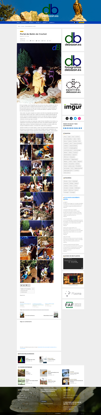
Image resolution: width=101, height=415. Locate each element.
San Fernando (66, 168)
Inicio (18, 22)
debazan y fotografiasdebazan (69, 406)
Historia (38, 22)
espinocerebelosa (67, 154)
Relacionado (24, 292)
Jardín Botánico (67, 159)
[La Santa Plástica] (43, 359)
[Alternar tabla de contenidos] (32, 289)
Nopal (75, 161)
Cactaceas (66, 185)
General (65, 190)
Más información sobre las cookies (70, 395)
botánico (70, 141)
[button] (77, 23)
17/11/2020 (27, 36)
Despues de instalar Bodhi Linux (70, 227)
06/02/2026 (72, 383)
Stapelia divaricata (78, 168)
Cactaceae (66, 143)
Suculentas (23, 22)
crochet (31, 309)
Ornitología (66, 192)
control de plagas (77, 150)
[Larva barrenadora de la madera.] (43, 373)
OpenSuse (80, 161)
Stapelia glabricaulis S (68, 170)
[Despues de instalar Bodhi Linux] (21, 381)
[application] (73, 263)
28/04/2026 (72, 374)
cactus (70, 143)
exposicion (74, 154)
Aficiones (49, 358)
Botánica (76, 183)
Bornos (65, 141)
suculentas (76, 170)
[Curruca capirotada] (65, 373)
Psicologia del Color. (30, 359)
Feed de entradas (21, 395)
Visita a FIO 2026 (66, 236)
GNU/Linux (66, 157)
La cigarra (65, 202)
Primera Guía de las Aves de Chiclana (71, 244)
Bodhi (79, 138)
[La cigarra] (21, 373)
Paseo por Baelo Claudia (49, 303)
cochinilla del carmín (68, 150)
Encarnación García (40, 309)
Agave (69, 136)
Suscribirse (44, 401)
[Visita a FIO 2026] (43, 381)
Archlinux (77, 136)
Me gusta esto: (24, 290)
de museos (66, 187)
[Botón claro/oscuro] (75, 22)
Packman (77, 163)
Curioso (44, 22)
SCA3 (72, 168)
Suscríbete (81, 22)
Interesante (46, 309)
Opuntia (65, 163)
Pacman (65, 166)
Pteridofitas (78, 166)
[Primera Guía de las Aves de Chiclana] (65, 381)
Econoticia (75, 152)
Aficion (65, 136)
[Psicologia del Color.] (21, 359)
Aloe (73, 136)
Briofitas (75, 141)
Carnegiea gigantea (73, 147)
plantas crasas (71, 166)
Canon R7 (66, 147)
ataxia (75, 138)
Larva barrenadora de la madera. (70, 209)
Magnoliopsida (74, 159)
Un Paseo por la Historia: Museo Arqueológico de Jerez (38, 304)
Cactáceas (66, 145)
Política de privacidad (67, 397)
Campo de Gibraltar (73, 145)
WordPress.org (21, 399)
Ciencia (70, 185)
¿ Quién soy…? (52, 22)
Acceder (19, 392)
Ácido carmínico (67, 172)
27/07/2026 (28, 374)
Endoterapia (77, 187)
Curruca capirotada (67, 218)
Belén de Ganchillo (26, 309)
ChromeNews (58, 413)
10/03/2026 (50, 382)
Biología (31, 22)
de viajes (71, 187)
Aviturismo (66, 183)
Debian (70, 152)
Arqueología (74, 181)
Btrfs (79, 141)
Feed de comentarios (22, 397)
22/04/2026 (28, 383)
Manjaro (65, 161)
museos (70, 161)
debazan (22, 36)
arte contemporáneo (68, 138)
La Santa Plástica (51, 359)
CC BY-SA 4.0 (66, 409)
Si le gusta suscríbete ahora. (71, 198)
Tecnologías (72, 192)
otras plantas (71, 163)
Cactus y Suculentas (77, 143)
